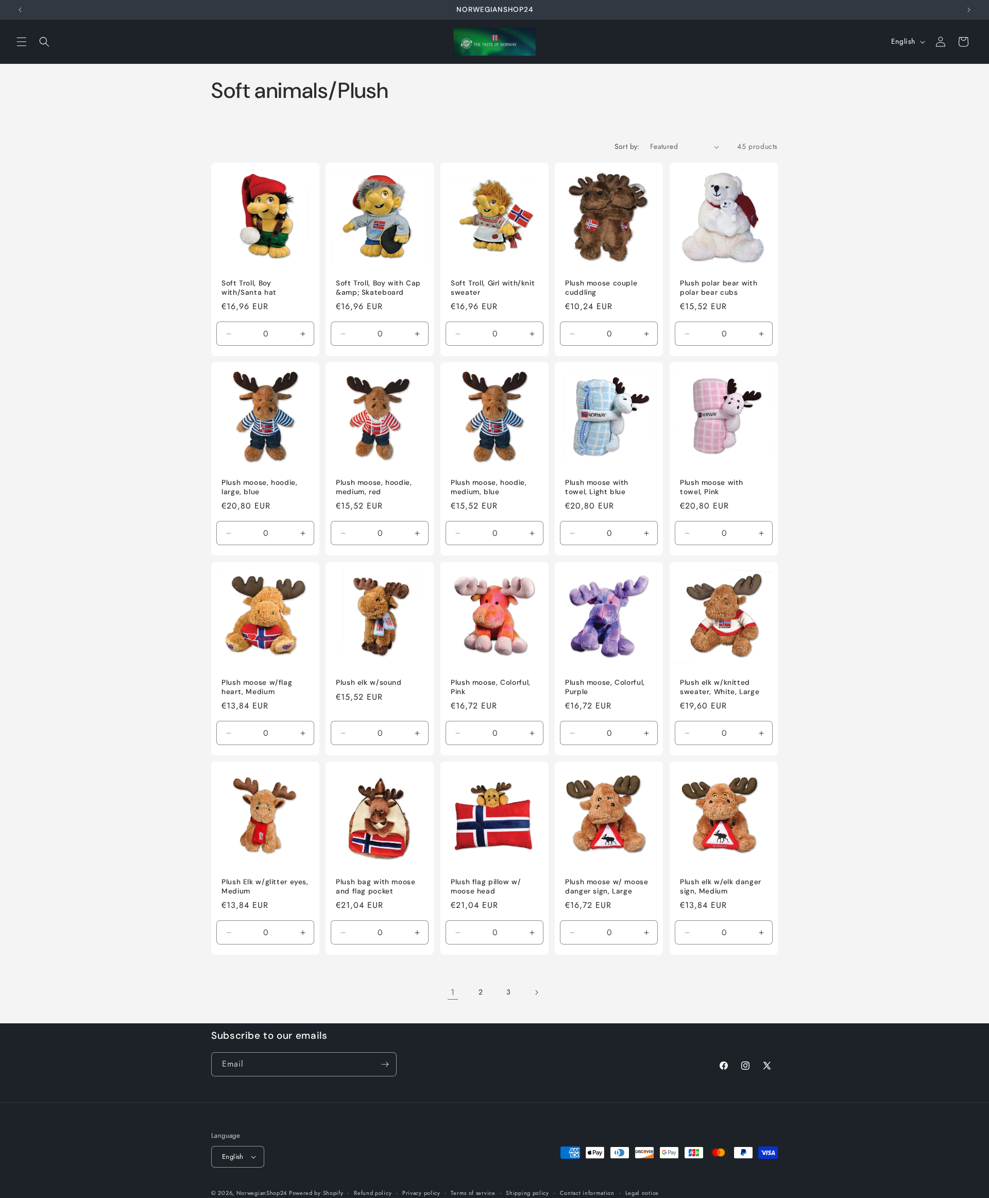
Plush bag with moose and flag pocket (376, 887)
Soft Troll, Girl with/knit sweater (493, 288)
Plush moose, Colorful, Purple (605, 687)
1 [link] (453, 992)
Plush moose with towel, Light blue (596, 488)
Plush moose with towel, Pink (711, 488)
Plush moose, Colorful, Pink (491, 687)
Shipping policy (527, 1192)
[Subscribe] (384, 1064)
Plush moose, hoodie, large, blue (259, 488)
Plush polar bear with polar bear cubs (718, 288)
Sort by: (627, 146)
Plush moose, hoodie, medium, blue (489, 488)
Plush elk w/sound (369, 682)
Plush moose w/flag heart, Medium (256, 687)
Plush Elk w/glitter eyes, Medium (265, 887)
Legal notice (642, 1192)
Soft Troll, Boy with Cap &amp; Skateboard (378, 288)
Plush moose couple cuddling (601, 288)
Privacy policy (421, 1192)
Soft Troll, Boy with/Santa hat (249, 288)
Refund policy (372, 1192)
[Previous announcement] (20, 10)
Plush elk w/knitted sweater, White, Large (719, 687)
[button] (21, 41)
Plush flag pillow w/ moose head (486, 887)
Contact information (587, 1192)
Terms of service (473, 1192)
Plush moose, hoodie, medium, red (374, 488)
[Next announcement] (969, 10)
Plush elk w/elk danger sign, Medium (720, 887)
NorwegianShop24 (262, 1193)
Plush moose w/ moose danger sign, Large (607, 887)
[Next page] (536, 992)
